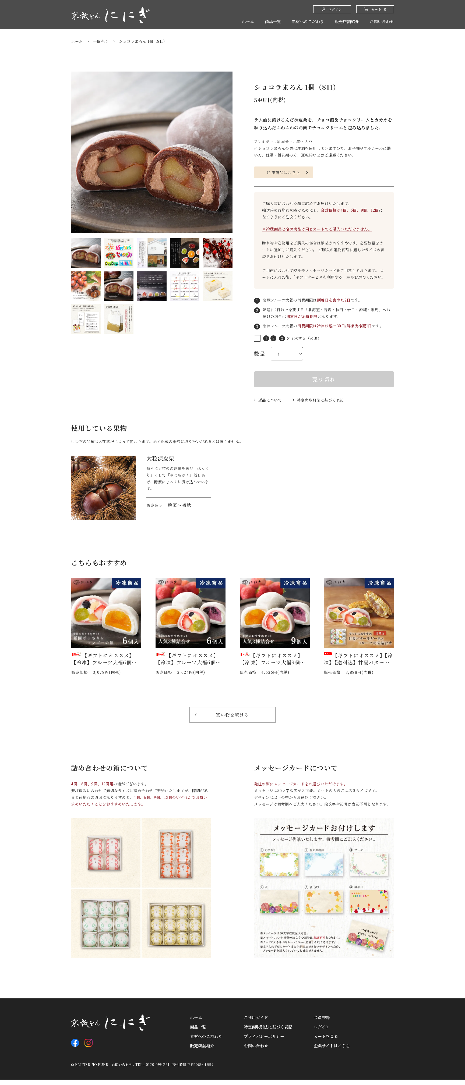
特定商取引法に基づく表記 (320, 400)
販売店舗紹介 (347, 21)
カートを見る (326, 1036)
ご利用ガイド (256, 1017)
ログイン (322, 1027)
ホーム (248, 21)
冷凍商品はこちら (283, 172)
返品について (270, 400)
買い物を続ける (232, 715)
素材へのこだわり (308, 21)
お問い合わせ (382, 21)
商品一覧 (273, 21)
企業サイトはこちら (332, 1045)
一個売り (101, 41)
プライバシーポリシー (264, 1036)
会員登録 (322, 1017)
